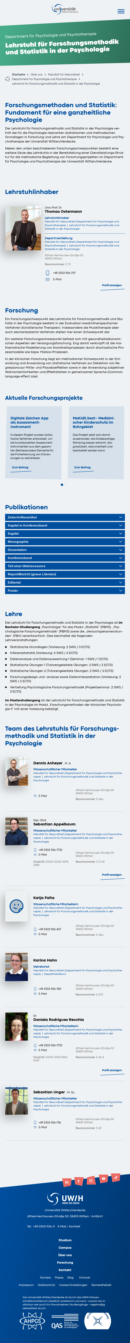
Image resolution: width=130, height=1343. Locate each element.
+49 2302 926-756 (50, 1122)
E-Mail (57, 279)
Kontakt (74, 1226)
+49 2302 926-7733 (50, 1045)
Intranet (84, 1277)
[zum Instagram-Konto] (91, 1180)
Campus (65, 1248)
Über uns (36, 74)
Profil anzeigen (112, 285)
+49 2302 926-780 (50, 988)
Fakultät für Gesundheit (64, 74)
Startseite (18, 74)
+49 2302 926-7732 (50, 849)
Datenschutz (46, 1285)
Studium (65, 1240)
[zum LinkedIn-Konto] (67, 1183)
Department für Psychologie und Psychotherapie (44, 79)
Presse (59, 1277)
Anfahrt (97, 1216)
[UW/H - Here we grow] (65, 9)
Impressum (26, 1285)
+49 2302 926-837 (50, 929)
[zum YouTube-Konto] (103, 1179)
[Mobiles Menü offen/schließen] (121, 11)
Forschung (65, 1262)
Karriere (45, 1277)
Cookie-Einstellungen (73, 1285)
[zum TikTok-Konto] (115, 1178)
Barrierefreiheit (101, 1285)
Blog (71, 1277)
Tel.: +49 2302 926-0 (41, 1226)
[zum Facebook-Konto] (79, 1182)
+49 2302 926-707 (64, 273)
